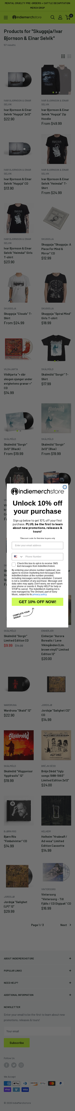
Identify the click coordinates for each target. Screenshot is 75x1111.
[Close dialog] (65, 487)
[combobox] (17, 556)
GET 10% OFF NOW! (37, 602)
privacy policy (39, 594)
